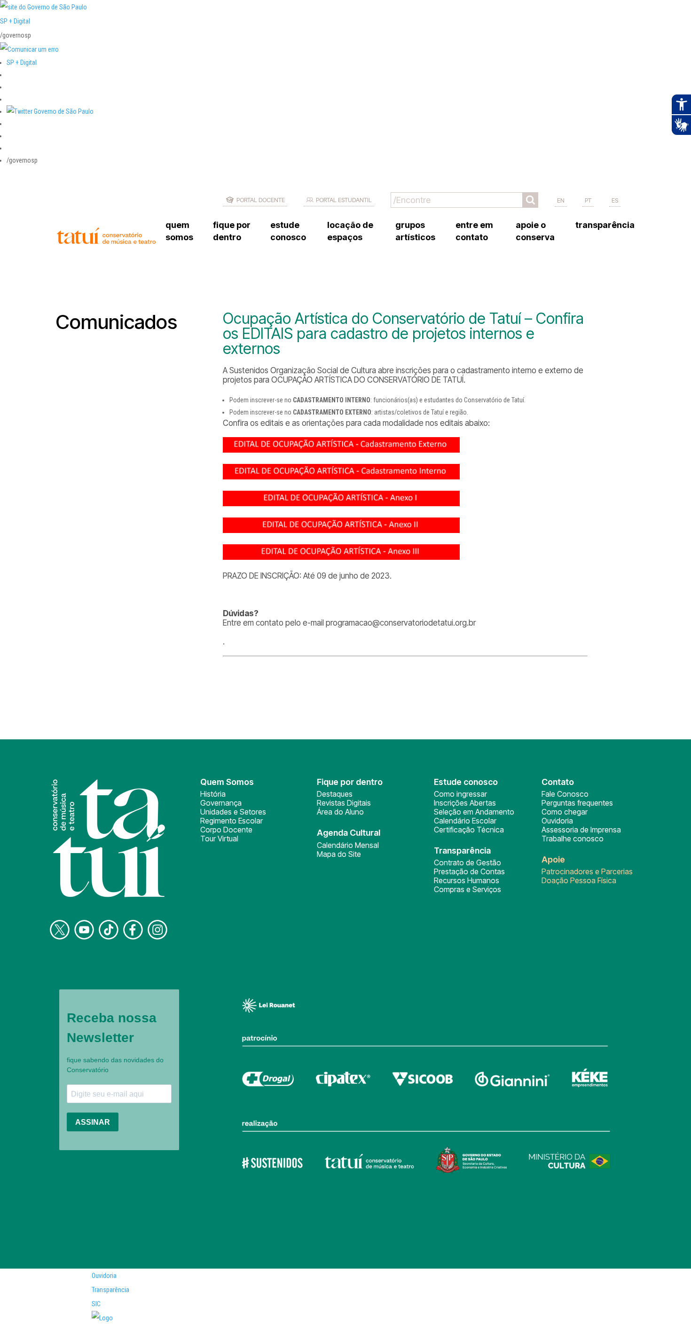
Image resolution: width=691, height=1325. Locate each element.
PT (588, 200)
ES (615, 200)
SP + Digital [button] (22, 62)
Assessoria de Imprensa (581, 829)
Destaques (335, 794)
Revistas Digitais (344, 803)
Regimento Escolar (231, 820)
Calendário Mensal (348, 845)
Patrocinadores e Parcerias (587, 871)
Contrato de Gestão (467, 862)
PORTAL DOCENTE (260, 200)
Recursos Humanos (466, 880)
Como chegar (565, 811)
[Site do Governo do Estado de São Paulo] (43, 7)
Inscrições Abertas (465, 803)
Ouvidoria (557, 820)
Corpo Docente (226, 829)
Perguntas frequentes (577, 803)
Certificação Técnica (469, 829)
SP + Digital (15, 21)
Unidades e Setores (233, 811)
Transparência (110, 1290)
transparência (605, 225)
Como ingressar (460, 794)
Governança (221, 803)
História (213, 794)
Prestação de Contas (469, 871)
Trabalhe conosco (573, 838)
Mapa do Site (339, 854)
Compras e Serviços (467, 889)
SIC (96, 1304)
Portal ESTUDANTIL (344, 200)
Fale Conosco (565, 794)
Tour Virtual (219, 838)
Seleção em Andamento (474, 811)
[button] (50, 111)
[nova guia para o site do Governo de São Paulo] (29, 49)
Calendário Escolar (465, 820)
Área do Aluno (340, 811)
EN (561, 200)
